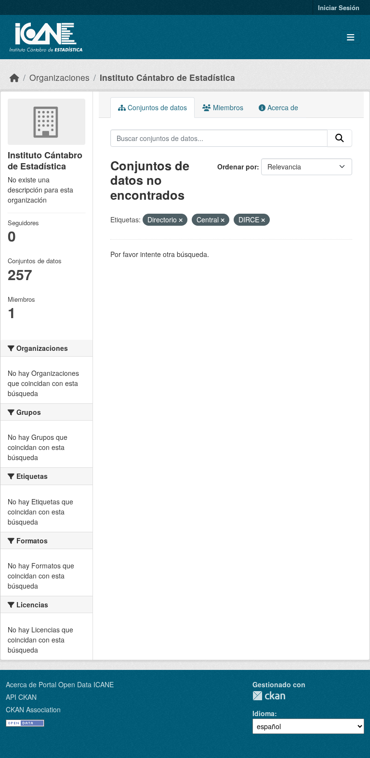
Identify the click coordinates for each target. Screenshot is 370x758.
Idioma (263, 713)
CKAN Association (33, 709)
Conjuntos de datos (156, 107)
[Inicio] (14, 77)
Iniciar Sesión (338, 7)
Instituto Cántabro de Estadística (167, 77)
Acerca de (281, 107)
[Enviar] (339, 138)
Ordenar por (237, 166)
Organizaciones (59, 77)
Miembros (227, 107)
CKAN (268, 696)
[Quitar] (181, 220)
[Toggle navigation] (350, 37)
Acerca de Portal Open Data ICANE (60, 684)
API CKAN (21, 697)
